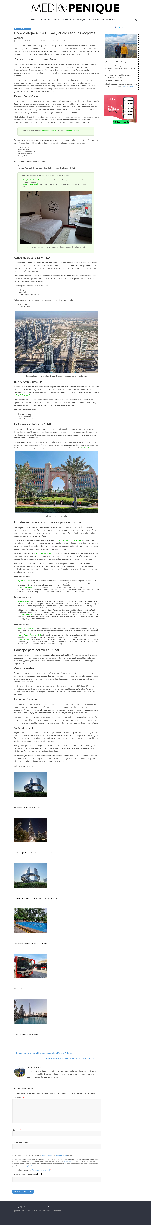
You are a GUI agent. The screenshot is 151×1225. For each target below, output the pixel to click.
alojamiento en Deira (49, 130)
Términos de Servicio (61, 1155)
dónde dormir (58, 41)
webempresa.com (68, 1161)
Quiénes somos (108, 20)
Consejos (81, 20)
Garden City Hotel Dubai (26, 608)
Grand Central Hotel (30, 184)
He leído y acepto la (33, 1170)
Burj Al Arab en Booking (26, 395)
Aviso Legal (16, 1207)
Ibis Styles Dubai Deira (25, 614)
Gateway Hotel (23, 601)
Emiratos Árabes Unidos (22, 29)
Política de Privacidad (46, 1155)
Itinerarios (45, 20)
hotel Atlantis (84, 448)
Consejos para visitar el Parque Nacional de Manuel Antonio (43, 1053)
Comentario (18, 1098)
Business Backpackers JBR (27, 587)
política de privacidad (27, 1166)
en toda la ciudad (72, 130)
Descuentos (94, 20)
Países (33, 20)
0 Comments (47, 41)
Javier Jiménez (35, 41)
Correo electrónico (21, 1142)
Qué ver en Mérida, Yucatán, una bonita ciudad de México (71, 1058)
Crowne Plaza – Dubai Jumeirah (29, 635)
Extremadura (68, 20)
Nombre (16, 1130)
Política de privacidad (41, 1170)
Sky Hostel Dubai (23, 580)
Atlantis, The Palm (24, 639)
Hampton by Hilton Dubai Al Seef (35, 180)
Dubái (65, 41)
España (56, 20)
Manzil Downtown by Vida (27, 628)
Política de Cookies (47, 1207)
